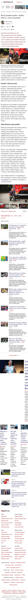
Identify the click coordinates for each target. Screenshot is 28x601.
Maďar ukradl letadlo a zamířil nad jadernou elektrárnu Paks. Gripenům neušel (17, 242)
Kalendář (3, 217)
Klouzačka (19, 572)
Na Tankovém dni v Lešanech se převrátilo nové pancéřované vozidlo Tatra (17, 226)
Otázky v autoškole (19, 556)
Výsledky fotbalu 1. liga (6, 534)
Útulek (15, 215)
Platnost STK (18, 558)
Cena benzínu (18, 565)
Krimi (10, 230)
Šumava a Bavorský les (6, 552)
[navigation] (2, 2)
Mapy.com (13, 562)
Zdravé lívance (18, 536)
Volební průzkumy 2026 (6, 518)
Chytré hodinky (19, 582)
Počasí (10, 262)
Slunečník (13, 572)
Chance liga (4, 532)
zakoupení (5, 179)
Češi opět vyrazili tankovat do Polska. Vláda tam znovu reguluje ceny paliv (13, 437)
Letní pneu (22, 579)
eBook (4, 26)
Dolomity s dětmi (5, 558)
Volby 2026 (3, 516)
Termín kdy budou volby (6, 522)
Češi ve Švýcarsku (5, 554)
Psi (12, 215)
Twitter (9, 590)
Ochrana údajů (22, 591)
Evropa (10, 246)
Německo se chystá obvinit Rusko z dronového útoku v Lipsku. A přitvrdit (3, 437)
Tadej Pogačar (18, 522)
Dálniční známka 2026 (20, 550)
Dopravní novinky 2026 (20, 552)
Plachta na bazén (19, 570)
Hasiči (20, 215)
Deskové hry (6, 582)
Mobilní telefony (19, 577)
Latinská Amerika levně (6, 556)
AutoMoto (11, 278)
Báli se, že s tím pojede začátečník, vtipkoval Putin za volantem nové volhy (17, 340)
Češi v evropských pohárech (13, 567)
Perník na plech (18, 542)
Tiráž (23, 590)
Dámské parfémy (15, 579)
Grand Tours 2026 (19, 527)
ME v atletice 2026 (5, 538)
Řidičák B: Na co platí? (20, 554)
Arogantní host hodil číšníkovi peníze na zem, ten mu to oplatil (17, 307)
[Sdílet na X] (26, 211)
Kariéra (19, 590)
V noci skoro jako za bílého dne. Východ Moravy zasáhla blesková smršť (18, 258)
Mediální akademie (5, 591)
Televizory (12, 582)
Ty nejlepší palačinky (20, 532)
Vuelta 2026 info (18, 516)
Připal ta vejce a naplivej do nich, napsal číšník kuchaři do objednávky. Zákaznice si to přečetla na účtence (18, 291)
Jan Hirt (16, 520)
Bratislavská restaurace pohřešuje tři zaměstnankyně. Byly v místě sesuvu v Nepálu (18, 324)
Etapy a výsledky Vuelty (20, 518)
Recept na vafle (18, 540)
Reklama (14, 590)
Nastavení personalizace (18, 593)
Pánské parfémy (13, 584)
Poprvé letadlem (5, 550)
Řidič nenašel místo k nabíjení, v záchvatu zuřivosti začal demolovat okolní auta (17, 274)
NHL (2, 542)
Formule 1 (3, 540)
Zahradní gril (17, 575)
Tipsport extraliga (5, 536)
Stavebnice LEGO (5, 579)
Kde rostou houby (9, 565)
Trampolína (7, 572)
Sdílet (9, 26)
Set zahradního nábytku (7, 575)
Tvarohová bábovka (19, 538)
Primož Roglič (18, 524)
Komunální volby (5, 527)
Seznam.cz (19, 2)
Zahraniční (11, 343)
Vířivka (23, 575)
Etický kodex (14, 591)
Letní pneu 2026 (19, 548)
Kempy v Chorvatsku (6, 548)
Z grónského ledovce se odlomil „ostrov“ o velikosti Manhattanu (24, 436)
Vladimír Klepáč (8, 21)
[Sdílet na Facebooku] (24, 211)
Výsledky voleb (4, 520)
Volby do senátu (5, 524)
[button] (14, 56)
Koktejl (10, 295)
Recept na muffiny (19, 534)
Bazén (12, 570)
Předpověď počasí (21, 562)
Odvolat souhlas (7, 593)
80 (14, 26)
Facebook (4, 590)
